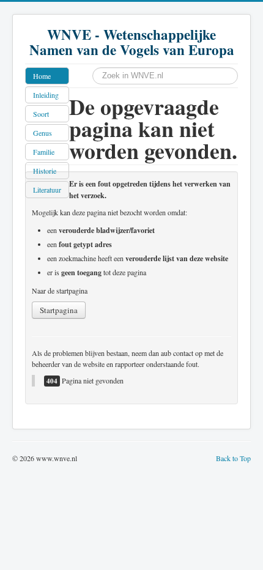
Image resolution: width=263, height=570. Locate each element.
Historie (44, 171)
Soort (41, 114)
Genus (42, 133)
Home (42, 76)
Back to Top (233, 458)
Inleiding (46, 95)
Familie (43, 152)
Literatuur (47, 189)
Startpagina (59, 310)
